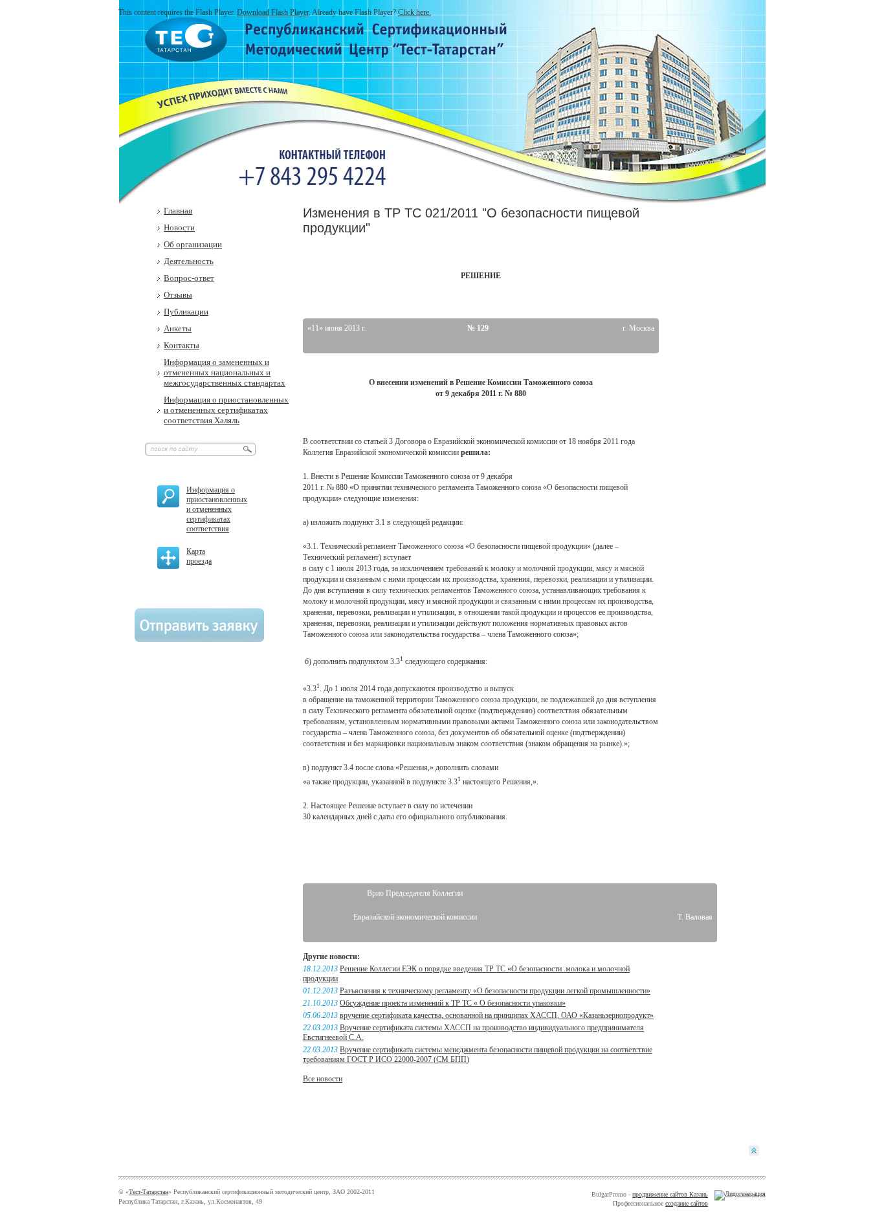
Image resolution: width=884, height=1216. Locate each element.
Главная (178, 211)
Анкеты (178, 328)
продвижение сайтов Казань (670, 1194)
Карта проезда (199, 556)
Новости (179, 227)
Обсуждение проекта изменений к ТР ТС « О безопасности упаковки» (453, 1003)
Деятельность (189, 261)
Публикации (186, 311)
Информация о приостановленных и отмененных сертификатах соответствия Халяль (226, 410)
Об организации (193, 244)
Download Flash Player (273, 12)
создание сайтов (686, 1203)
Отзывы (178, 295)
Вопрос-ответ (189, 278)
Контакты (181, 345)
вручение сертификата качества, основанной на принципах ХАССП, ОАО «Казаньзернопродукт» (497, 1015)
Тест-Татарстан (148, 1191)
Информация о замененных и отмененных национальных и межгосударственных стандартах (224, 372)
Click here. (414, 12)
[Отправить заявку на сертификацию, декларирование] (199, 639)
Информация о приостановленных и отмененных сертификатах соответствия (216, 509)
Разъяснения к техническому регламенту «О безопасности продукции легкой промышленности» (495, 990)
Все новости (322, 1078)
